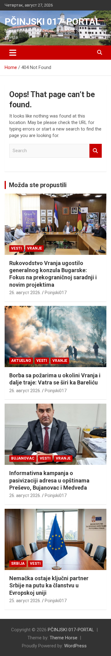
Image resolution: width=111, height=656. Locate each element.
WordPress (75, 646)
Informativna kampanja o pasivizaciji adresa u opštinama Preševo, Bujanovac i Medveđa (49, 480)
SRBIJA (18, 563)
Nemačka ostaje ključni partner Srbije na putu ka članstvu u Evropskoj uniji (48, 585)
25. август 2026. (25, 600)
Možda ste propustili (38, 185)
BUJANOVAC (23, 458)
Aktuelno (21, 360)
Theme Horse (63, 638)
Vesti (16, 248)
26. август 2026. (25, 292)
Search (95, 151)
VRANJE (34, 248)
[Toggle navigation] (13, 52)
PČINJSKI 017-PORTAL (52, 21)
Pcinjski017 (56, 292)
